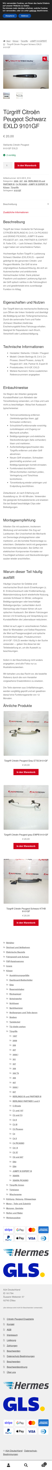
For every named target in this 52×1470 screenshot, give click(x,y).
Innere (9, 966)
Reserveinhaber (16, 989)
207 (21, 181)
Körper (16, 41)
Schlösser (14, 1003)
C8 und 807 (18, 1157)
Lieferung (11, 1340)
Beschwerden (13, 1350)
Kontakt (10, 1324)
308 (25, 181)
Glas (11, 984)
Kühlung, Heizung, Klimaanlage (21, 1199)
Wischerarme (15, 1194)
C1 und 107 (18, 1110)
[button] (44, 59)
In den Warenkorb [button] (26, 772)
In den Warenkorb (27, 165)
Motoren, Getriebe (14, 1208)
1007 (15, 1036)
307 (14, 1064)
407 (14, 1082)
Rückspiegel (15, 994)
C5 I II (15, 1147)
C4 (14, 1133)
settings (32, 11)
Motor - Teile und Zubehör (18, 1203)
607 (14, 1091)
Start (8, 41)
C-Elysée (17, 1105)
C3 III (15, 1124)
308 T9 (16, 1073)
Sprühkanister (16, 1008)
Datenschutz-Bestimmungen (21, 1356)
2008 (16, 181)
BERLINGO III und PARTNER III (27, 1096)
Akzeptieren (9, 16)
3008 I (15, 1054)
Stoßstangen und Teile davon (23, 1012)
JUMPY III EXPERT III (38, 184)
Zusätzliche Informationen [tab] (16, 212)
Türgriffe (24, 41)
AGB (9, 1329)
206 (14, 1045)
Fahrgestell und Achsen (17, 956)
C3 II (15, 1119)
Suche (26, 1465)
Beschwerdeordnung (17, 1366)
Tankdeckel (14, 1022)
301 (14, 1059)
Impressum (12, 1335)
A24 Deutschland (13, 1450)
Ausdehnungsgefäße (19, 975)
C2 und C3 (17, 1115)
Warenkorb (40, 1463)
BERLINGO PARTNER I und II (26, 1101)
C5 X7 (15, 1152)
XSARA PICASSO (20, 1180)
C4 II (15, 1138)
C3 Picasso (18, 1129)
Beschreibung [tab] (10, 204)
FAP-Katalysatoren (15, 961)
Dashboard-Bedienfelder (21, 980)
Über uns (11, 1372)
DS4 (14, 1166)
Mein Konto (8, 1465)
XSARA (16, 1175)
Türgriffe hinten (16, 1185)
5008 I (15, 1087)
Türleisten (14, 1189)
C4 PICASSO (21, 184)
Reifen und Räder (14, 1213)
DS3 (14, 1161)
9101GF (17, 190)
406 (14, 1077)
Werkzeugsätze (13, 1217)
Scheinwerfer (15, 998)
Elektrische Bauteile (15, 952)
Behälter (10, 942)
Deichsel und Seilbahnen (18, 947)
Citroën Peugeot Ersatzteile (20, 1319)
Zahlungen (12, 1345)
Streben (13, 1017)
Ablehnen (24, 16)
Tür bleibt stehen (17, 1026)
